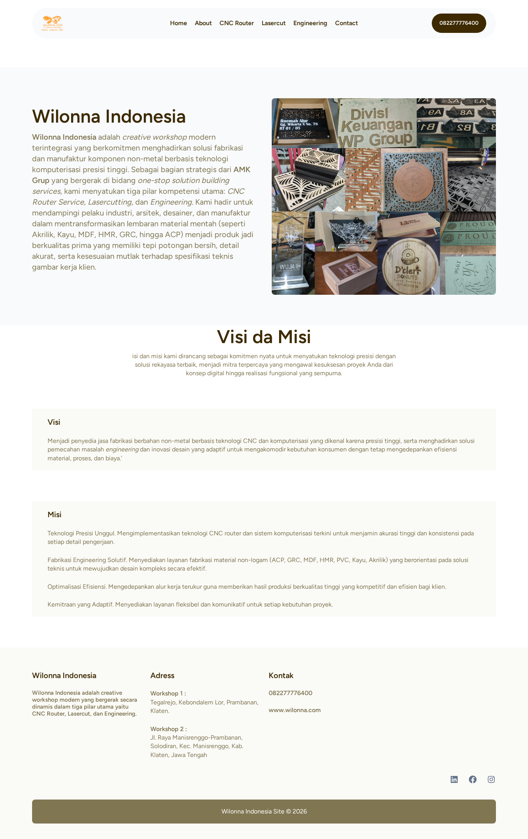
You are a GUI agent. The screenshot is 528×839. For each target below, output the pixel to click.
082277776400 (459, 23)
